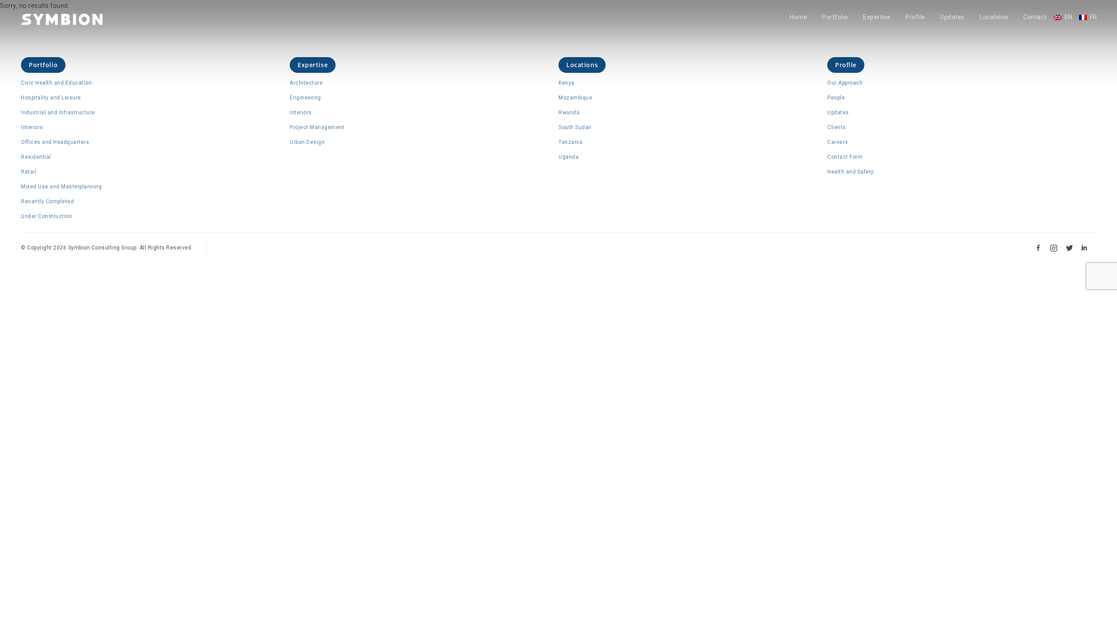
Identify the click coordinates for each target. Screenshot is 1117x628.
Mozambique (575, 98)
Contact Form (845, 157)
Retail (28, 172)
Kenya (566, 83)
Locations (994, 17)
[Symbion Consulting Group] (62, 19)
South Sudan (575, 127)
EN (1068, 17)
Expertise (877, 17)
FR (1093, 17)
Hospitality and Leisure (51, 98)
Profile (915, 17)
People (836, 98)
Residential (36, 157)
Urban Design (307, 142)
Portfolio (835, 17)
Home (798, 17)
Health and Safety (850, 172)
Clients (836, 127)
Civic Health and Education (56, 83)
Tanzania (570, 142)
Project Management (317, 127)
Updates (952, 17)
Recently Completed (47, 201)
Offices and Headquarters (55, 142)
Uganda (568, 157)
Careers (837, 142)
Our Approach (845, 83)
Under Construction (46, 216)
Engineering (305, 98)
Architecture (306, 83)
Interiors (32, 127)
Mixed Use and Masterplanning (61, 187)
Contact (1035, 17)
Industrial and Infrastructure (58, 112)
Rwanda (568, 112)
